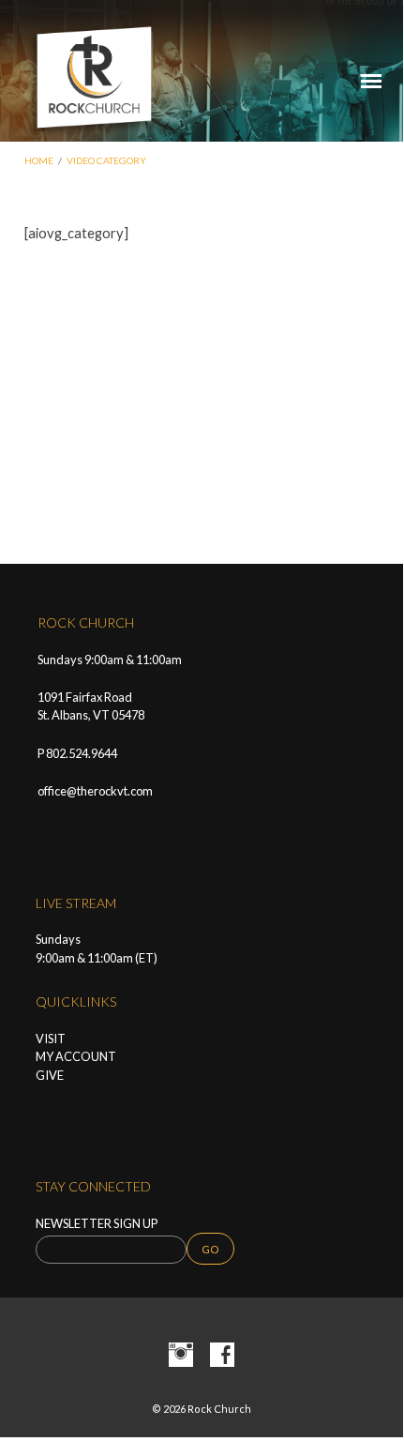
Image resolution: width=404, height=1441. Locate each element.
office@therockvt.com (95, 790)
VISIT (51, 1038)
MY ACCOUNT (76, 1056)
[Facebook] (222, 1355)
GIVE (50, 1075)
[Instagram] (181, 1355)
